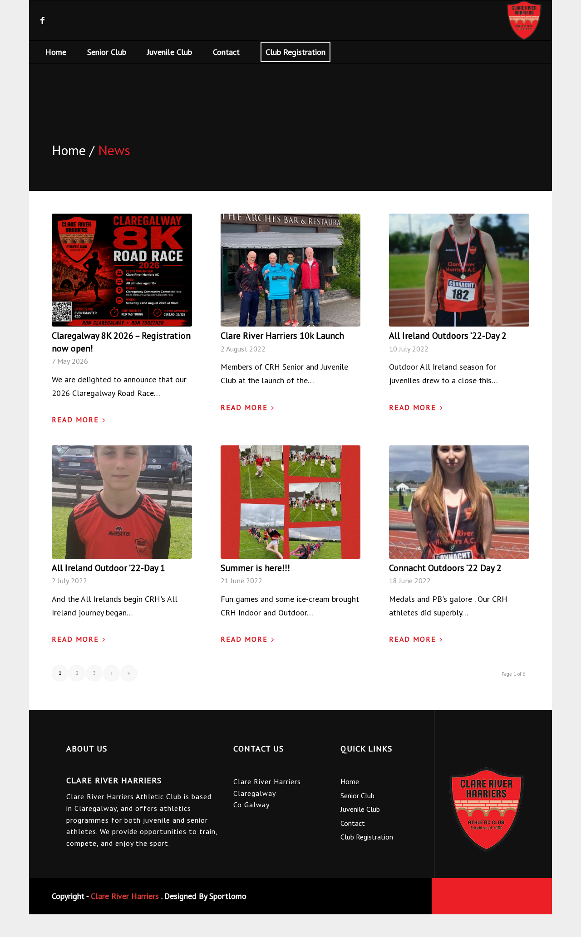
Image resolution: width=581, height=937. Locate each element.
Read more (75, 419)
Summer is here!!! (255, 567)
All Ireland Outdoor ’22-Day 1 (108, 567)
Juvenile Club (360, 809)
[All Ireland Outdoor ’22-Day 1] (122, 501)
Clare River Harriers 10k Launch (282, 335)
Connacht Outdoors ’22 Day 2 (445, 567)
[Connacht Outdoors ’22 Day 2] (459, 501)
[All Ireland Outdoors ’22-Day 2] (459, 270)
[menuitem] (55, 52)
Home (349, 781)
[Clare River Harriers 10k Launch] (291, 270)
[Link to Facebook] (42, 20)
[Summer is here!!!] (291, 501)
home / (73, 150)
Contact (352, 823)
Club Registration (366, 836)
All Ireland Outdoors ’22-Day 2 (448, 335)
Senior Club (357, 795)
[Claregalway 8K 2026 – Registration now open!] (122, 270)
